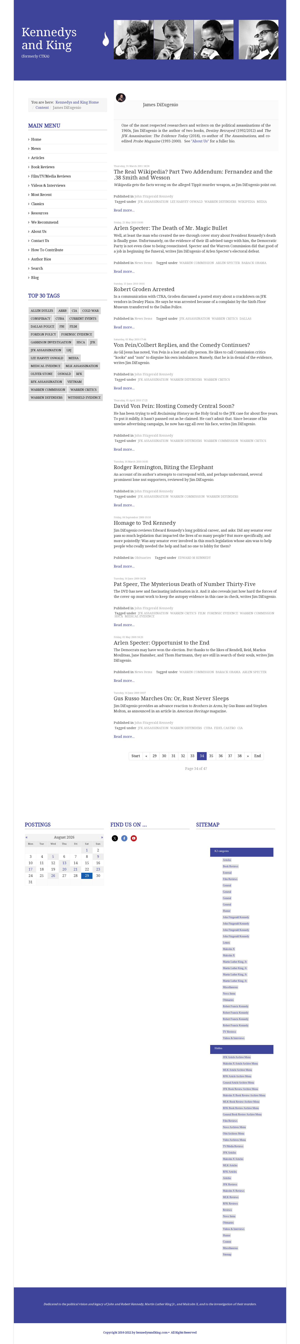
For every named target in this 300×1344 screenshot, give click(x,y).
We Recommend (44, 222)
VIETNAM (74, 381)
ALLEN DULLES (42, 310)
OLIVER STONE (41, 374)
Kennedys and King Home (77, 102)
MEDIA (74, 358)
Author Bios (41, 259)
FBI (62, 326)
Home (36, 139)
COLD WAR (90, 310)
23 (98, 869)
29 (155, 756)
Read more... (124, 210)
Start (136, 756)
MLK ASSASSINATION (82, 366)
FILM (73, 326)
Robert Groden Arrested (144, 289)
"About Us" (200, 141)
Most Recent (41, 195)
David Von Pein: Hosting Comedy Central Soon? (174, 406)
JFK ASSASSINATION (46, 350)
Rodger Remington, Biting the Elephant (163, 467)
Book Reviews (42, 167)
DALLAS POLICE (42, 326)
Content (42, 108)
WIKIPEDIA (246, 201)
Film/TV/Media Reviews (51, 176)
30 (164, 756)
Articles (37, 158)
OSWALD (64, 374)
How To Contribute (47, 250)
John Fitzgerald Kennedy (154, 196)
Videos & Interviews (48, 185)
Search (37, 268)
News (36, 149)
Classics (37, 204)
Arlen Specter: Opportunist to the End (162, 643)
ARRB (62, 310)
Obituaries (143, 557)
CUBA (60, 318)
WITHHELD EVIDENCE (84, 397)
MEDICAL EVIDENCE (45, 366)
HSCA (81, 342)
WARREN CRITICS (83, 389)
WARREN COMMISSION (48, 389)
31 (173, 756)
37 (230, 756)
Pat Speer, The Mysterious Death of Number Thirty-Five (185, 584)
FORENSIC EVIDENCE (76, 334)
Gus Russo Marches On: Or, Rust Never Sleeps (171, 698)
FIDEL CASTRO (225, 728)
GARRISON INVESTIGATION (51, 342)
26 (53, 876)
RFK (79, 374)
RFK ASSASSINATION (46, 381)
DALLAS (245, 318)
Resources (39, 213)
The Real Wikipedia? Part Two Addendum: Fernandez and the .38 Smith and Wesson (193, 175)
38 (240, 756)
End (257, 756)
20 (64, 869)
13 (64, 863)
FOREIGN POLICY (43, 334)
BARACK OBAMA (254, 263)
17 (31, 869)
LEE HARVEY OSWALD (47, 358)
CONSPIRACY (40, 318)
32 (183, 756)
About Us (38, 231)
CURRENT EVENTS (82, 318)
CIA (74, 310)
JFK (92, 342)
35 (211, 756)
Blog (35, 278)
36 (221, 756)
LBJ (69, 350)
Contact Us (40, 241)
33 (192, 756)
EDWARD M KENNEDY (194, 557)
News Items (143, 263)
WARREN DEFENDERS (47, 397)
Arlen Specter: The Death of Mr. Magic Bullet (170, 228)
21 (76, 869)
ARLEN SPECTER (228, 263)
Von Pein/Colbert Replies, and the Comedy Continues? (182, 345)
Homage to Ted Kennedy (145, 523)
